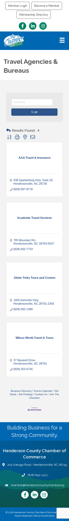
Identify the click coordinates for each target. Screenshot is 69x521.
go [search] (36, 111)
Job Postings (25, 394)
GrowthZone (47, 515)
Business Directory (21, 391)
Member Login (17, 5)
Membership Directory (33, 14)
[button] (8, 130)
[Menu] (62, 40)
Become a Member (46, 5)
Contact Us (41, 394)
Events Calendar (43, 391)
